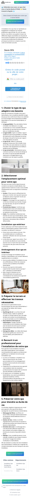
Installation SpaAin (20, 464)
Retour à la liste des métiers (15, 97)
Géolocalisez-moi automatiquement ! (15, 89)
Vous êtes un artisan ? (23, 101)
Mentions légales (15, 490)
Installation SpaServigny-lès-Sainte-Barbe (8, 465)
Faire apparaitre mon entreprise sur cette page (14, 486)
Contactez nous (15, 492)
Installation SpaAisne (20, 470)
